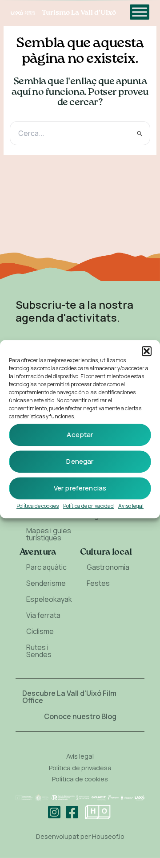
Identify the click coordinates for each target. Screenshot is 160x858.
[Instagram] (54, 812)
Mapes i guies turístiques (48, 534)
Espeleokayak (49, 599)
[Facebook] (72, 812)
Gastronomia (108, 567)
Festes (98, 583)
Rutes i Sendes (39, 650)
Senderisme (46, 583)
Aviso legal (131, 506)
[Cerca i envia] (139, 133)
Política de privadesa (80, 767)
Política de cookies (37, 506)
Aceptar (80, 434)
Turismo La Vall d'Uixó (79, 12)
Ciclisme (40, 631)
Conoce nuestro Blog (80, 716)
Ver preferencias (80, 488)
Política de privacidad (88, 506)
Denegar (79, 461)
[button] (146, 351)
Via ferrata (43, 615)
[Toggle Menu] (139, 11)
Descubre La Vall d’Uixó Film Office (69, 696)
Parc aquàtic (46, 567)
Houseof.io (108, 836)
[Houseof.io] (98, 812)
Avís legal (80, 756)
